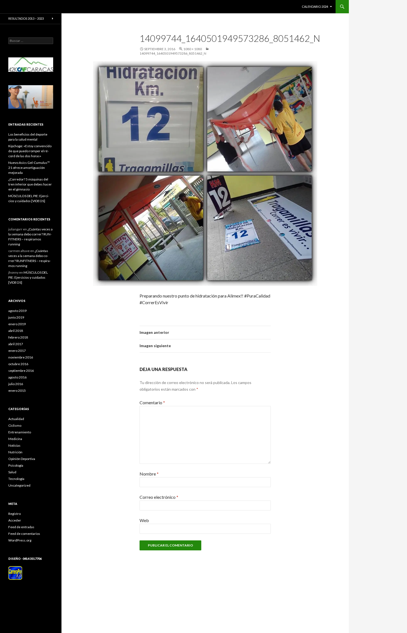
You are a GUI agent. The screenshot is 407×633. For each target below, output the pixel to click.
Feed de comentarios (24, 534)
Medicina (15, 439)
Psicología (15, 465)
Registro (14, 514)
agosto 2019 (17, 311)
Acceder (14, 520)
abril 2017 (15, 344)
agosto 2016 (17, 377)
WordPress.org (19, 540)
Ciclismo (14, 425)
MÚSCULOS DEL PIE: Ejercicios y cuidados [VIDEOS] (28, 277)
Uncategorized (19, 485)
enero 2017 (17, 351)
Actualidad (16, 419)
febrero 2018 (18, 337)
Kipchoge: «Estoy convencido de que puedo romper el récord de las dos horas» (29, 151)
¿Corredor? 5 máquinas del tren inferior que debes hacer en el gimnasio (30, 184)
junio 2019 (16, 317)
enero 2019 (17, 324)
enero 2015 (17, 390)
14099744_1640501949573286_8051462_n (173, 53)
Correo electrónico (159, 497)
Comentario (152, 402)
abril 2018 (15, 331)
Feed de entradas (21, 527)
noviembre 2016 (20, 357)
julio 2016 (15, 384)
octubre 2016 (18, 364)
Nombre (149, 473)
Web (144, 520)
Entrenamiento (19, 432)
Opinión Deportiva (21, 459)
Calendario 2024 (315, 6)
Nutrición (15, 452)
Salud (12, 472)
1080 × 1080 (192, 49)
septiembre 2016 (21, 370)
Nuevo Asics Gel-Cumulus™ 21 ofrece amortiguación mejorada (29, 168)
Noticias (14, 445)
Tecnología (16, 479)
